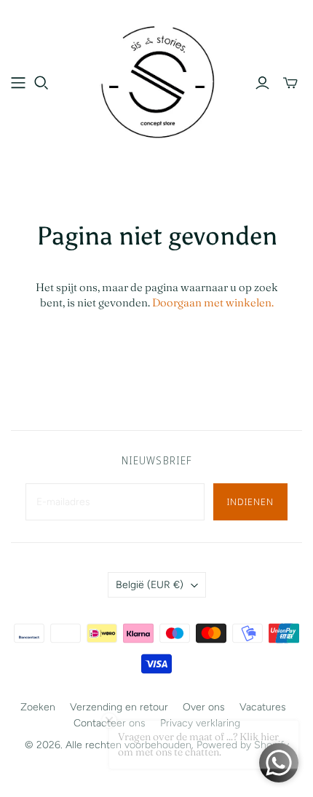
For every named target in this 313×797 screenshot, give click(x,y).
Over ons (204, 707)
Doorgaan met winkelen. (213, 302)
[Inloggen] (262, 83)
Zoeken (37, 707)
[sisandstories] (156, 80)
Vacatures (262, 707)
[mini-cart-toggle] (290, 83)
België (149, 585)
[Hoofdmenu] (18, 83)
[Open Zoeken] (41, 83)
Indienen (250, 501)
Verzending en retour (119, 707)
